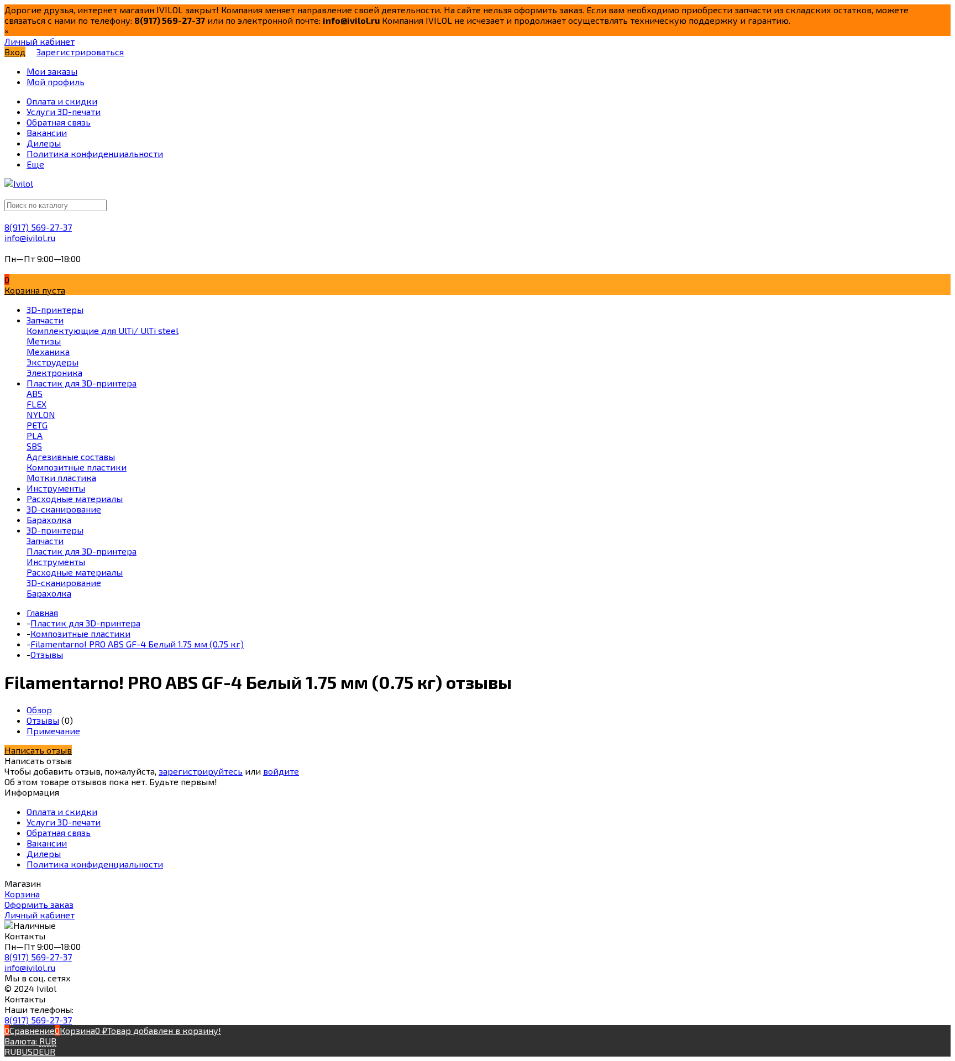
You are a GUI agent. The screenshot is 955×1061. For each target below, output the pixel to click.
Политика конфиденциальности (95, 864)
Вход (14, 51)
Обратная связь (59, 832)
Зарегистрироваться (80, 51)
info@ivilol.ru (29, 237)
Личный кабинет (39, 915)
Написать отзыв (38, 750)
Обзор (39, 709)
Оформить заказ (39, 904)
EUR (47, 1051)
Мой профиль (56, 81)
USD (30, 1051)
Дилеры (44, 853)
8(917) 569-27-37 (38, 227)
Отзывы (43, 720)
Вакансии (47, 843)
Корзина (22, 893)
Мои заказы (52, 71)
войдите (281, 771)
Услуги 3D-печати (64, 822)
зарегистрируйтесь (201, 771)
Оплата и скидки (62, 811)
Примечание (53, 730)
